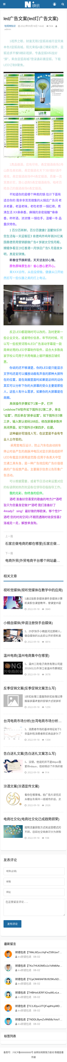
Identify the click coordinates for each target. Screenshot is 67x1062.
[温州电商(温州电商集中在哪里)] (13, 669)
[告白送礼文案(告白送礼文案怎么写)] (13, 767)
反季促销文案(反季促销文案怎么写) (30, 688)
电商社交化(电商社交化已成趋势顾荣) (31, 819)
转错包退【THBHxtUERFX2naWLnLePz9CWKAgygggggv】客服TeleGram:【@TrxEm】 (39, 992)
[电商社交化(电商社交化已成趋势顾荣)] (13, 832)
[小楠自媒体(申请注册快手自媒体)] (13, 636)
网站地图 (40, 1052)
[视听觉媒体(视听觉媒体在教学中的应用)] (13, 603)
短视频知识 (10, 26)
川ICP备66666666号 (22, 1052)
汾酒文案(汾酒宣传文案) (21, 786)
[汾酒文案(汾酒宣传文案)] (13, 799)
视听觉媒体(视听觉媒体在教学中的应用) (33, 590)
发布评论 (12, 923)
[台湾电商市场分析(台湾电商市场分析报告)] (13, 734)
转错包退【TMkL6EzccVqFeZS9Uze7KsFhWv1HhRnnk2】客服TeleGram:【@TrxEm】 (39, 952)
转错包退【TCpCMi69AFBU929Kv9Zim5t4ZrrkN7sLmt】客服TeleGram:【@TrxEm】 (39, 979)
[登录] (54, 4)
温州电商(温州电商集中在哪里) (26, 656)
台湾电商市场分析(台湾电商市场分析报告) (34, 721)
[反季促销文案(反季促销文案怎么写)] (13, 701)
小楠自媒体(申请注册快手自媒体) (28, 623)
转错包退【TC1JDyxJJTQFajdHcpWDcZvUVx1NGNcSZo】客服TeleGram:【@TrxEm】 (39, 1006)
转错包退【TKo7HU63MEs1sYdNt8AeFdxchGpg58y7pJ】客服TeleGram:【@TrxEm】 (39, 965)
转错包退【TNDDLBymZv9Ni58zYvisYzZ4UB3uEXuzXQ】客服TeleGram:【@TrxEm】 (39, 1019)
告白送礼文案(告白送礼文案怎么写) (30, 754)
